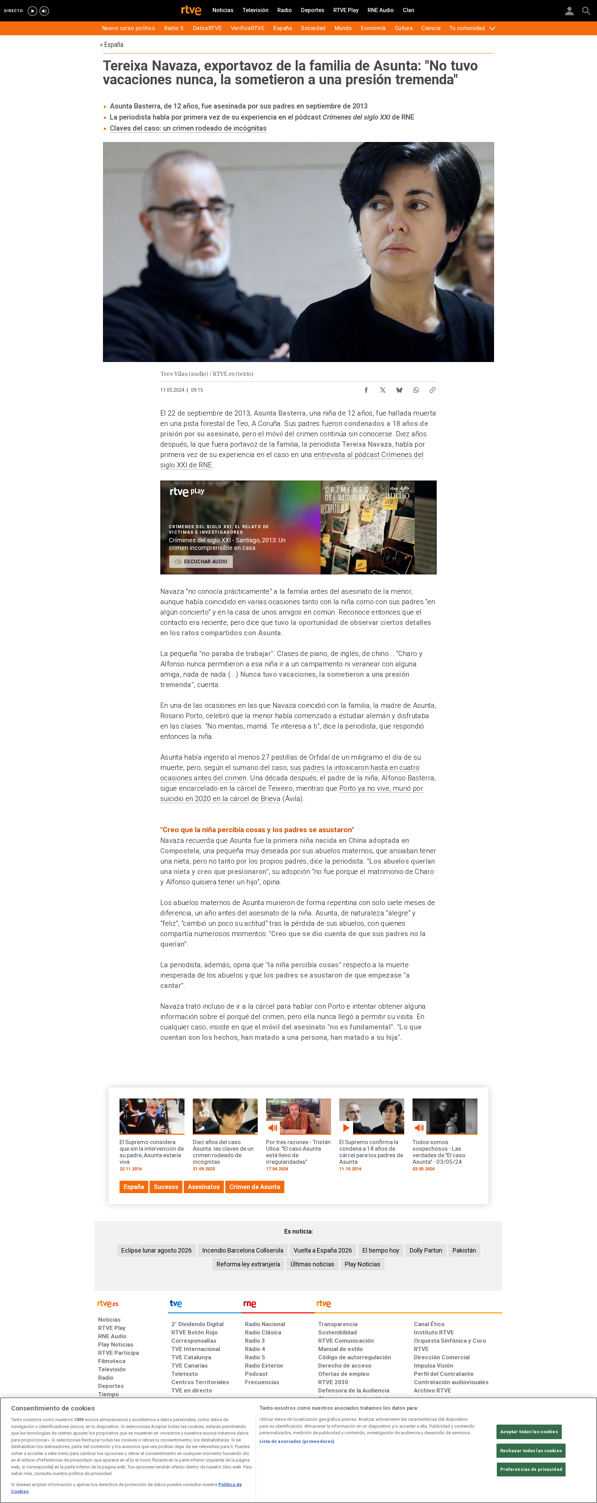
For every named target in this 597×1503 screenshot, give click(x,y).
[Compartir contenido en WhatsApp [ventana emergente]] (416, 388)
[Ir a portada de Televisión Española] (204, 1305)
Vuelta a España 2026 (323, 1250)
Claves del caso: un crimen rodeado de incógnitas (188, 128)
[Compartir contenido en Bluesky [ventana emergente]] (399, 388)
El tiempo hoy (380, 1250)
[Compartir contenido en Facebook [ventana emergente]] (366, 388)
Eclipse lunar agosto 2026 (156, 1250)
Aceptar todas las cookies (529, 1431)
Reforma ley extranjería (248, 1264)
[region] (298, 1450)
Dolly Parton (426, 1250)
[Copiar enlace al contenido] (432, 388)
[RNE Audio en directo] (44, 11)
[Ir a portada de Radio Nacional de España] (278, 1305)
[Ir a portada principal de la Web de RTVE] (131, 1303)
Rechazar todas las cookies (531, 1450)
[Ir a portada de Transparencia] (408, 1305)
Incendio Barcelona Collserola (242, 1250)
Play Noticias (362, 1264)
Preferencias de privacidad (531, 1469)
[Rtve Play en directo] (32, 11)
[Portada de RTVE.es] (191, 11)
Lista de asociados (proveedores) (296, 1441)
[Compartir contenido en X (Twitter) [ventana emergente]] (383, 388)
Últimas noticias (312, 1264)
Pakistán (464, 1250)
